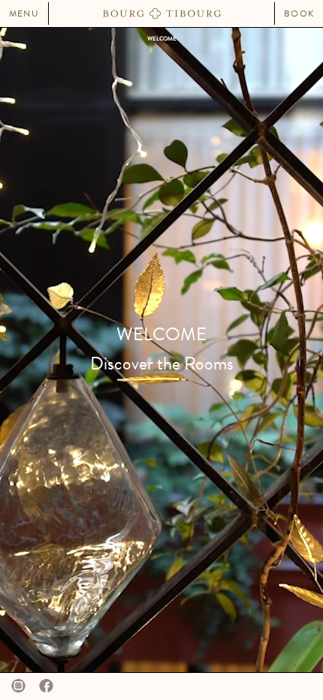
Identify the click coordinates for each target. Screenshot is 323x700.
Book (299, 13)
